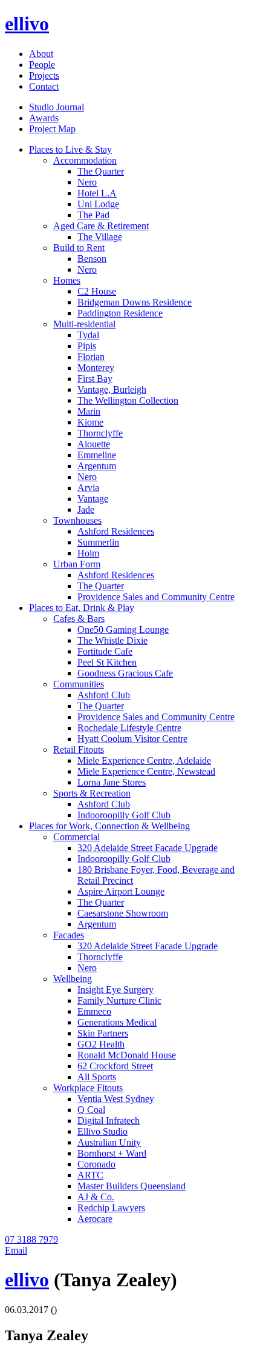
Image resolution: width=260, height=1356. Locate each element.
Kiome (90, 422)
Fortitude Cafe (104, 651)
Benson (91, 258)
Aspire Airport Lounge (120, 891)
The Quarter (100, 171)
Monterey (95, 367)
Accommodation (85, 160)
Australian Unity (109, 1142)
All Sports (96, 1077)
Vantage (92, 498)
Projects (44, 75)
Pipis (86, 346)
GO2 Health (101, 1044)
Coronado (96, 1164)
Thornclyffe (100, 433)
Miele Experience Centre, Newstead (146, 771)
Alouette (93, 444)
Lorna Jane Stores (111, 782)
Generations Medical (117, 1022)
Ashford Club (103, 695)
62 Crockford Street (115, 1066)
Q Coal (91, 1109)
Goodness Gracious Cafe (125, 673)
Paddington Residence (120, 313)
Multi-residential (84, 324)
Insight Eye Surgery (115, 989)
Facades (68, 935)
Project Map (52, 129)
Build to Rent (79, 247)
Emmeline (96, 455)
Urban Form (76, 564)
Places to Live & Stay (70, 149)
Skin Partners (102, 1033)
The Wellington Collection (127, 400)
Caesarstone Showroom (122, 913)
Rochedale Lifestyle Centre (129, 728)
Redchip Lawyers (111, 1208)
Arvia (88, 488)
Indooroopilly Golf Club (124, 815)
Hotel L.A (97, 193)
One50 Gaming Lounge (123, 629)
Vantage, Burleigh (111, 389)
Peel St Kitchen (107, 662)
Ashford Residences (115, 531)
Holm (88, 553)
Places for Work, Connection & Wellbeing (109, 826)
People (42, 64)
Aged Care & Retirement (101, 226)
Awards (44, 118)
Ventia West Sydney (115, 1099)
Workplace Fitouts (88, 1088)
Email (16, 1250)
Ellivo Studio (102, 1131)
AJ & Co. (95, 1197)
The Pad (93, 215)
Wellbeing (72, 979)
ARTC (90, 1175)
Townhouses (77, 520)
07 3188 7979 (31, 1239)
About (41, 53)
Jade (85, 509)
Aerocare (94, 1219)
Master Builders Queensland (131, 1186)
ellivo (27, 24)
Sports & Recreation (92, 793)
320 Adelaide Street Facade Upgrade (147, 848)
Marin (88, 411)
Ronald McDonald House (126, 1055)
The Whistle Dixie (112, 640)
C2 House (96, 291)
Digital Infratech (108, 1120)
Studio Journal (56, 107)
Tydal (88, 335)
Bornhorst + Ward (111, 1153)
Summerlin (98, 542)
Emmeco (94, 1011)
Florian (91, 357)
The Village (99, 237)
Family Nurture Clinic (119, 1000)
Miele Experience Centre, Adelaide (144, 760)
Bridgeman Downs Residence (134, 302)
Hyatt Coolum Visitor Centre (132, 738)
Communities (78, 684)
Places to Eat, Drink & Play (81, 608)
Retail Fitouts (78, 749)
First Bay (94, 378)
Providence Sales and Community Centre (156, 597)
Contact (44, 86)
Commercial (76, 837)
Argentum (96, 466)
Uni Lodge (98, 204)
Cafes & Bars (79, 618)
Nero (87, 182)
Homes (66, 280)
